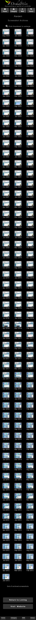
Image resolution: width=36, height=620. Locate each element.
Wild (23, 618)
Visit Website (18, 606)
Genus (32, 618)
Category (14, 618)
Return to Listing (18, 600)
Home (3, 618)
